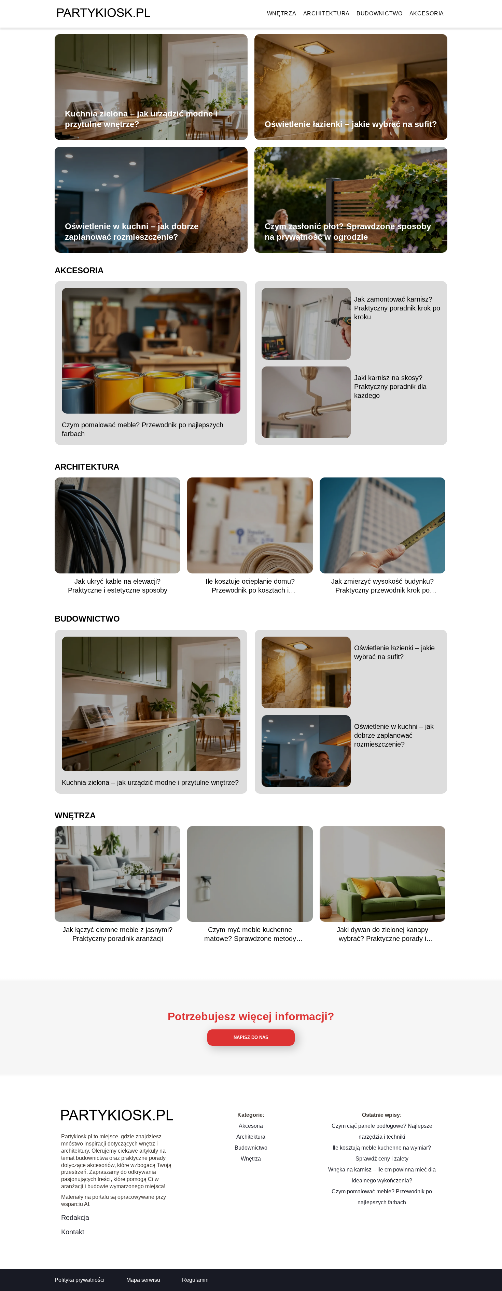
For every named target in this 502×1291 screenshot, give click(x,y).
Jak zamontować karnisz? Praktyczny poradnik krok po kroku (397, 308)
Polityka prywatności (79, 1280)
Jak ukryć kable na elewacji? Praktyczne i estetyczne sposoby (117, 586)
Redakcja (75, 1217)
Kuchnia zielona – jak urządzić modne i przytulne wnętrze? (141, 119)
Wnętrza (281, 13)
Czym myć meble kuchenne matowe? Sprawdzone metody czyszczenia (250, 934)
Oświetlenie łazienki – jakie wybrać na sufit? (351, 124)
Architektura (326, 13)
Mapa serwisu (143, 1280)
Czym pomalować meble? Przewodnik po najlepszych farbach (142, 429)
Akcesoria (426, 13)
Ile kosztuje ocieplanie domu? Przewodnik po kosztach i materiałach (250, 586)
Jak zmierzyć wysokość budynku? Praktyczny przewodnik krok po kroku (382, 586)
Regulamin (195, 1280)
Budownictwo (380, 13)
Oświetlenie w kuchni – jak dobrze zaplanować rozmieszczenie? (131, 231)
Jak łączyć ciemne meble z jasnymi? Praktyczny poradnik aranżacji (117, 934)
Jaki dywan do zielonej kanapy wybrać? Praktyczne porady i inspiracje (382, 934)
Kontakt (72, 1232)
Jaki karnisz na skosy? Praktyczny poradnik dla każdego (390, 386)
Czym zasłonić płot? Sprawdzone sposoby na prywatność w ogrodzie (348, 231)
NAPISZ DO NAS (251, 1037)
